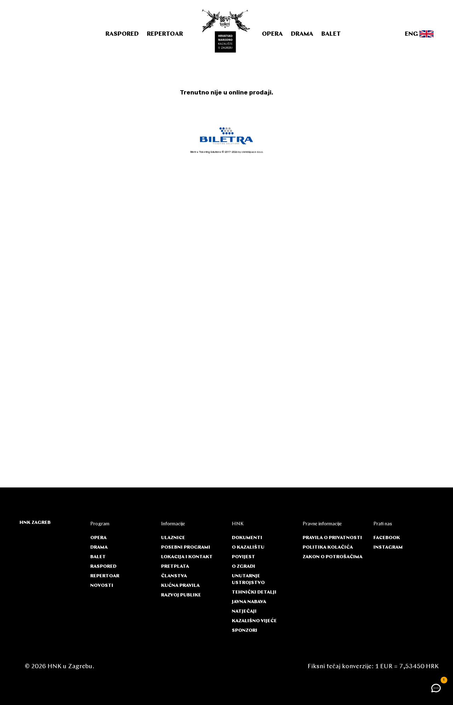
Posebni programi (185, 547)
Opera (272, 34)
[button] (436, 688)
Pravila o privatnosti (332, 538)
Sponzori (244, 630)
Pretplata (175, 566)
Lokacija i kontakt (187, 557)
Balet (331, 34)
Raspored (122, 34)
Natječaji (244, 611)
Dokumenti (247, 538)
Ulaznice (173, 538)
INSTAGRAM (388, 547)
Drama (302, 34)
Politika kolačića (328, 547)
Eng (412, 34)
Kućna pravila (180, 585)
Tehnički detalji (254, 592)
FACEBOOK (386, 538)
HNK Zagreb (35, 522)
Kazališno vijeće (254, 621)
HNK (237, 524)
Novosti (101, 585)
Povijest (243, 557)
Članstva (174, 576)
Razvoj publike (181, 595)
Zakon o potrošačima (332, 557)
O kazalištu (248, 547)
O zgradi (243, 566)
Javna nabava (249, 602)
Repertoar (165, 34)
